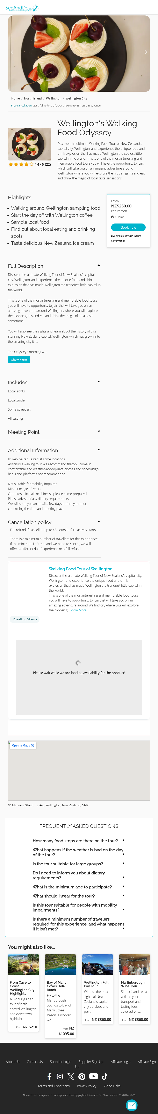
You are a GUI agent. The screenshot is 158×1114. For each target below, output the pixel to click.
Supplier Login (60, 1061)
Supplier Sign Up (91, 1061)
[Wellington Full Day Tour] (97, 964)
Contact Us (35, 1061)
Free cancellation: (21, 105)
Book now (128, 227)
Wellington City (76, 98)
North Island (33, 98)
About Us (12, 1061)
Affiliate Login (120, 1061)
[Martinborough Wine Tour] (134, 964)
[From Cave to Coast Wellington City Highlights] (23, 964)
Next (146, 52)
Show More (19, 360)
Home (15, 98)
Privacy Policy (86, 1086)
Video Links (112, 1086)
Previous (12, 52)
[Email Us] (131, 1105)
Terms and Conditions (54, 1086)
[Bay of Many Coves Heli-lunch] (60, 964)
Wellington (53, 98)
